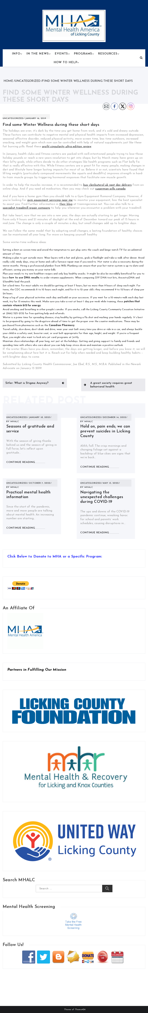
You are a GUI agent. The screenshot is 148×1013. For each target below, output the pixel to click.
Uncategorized (13, 118)
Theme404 (80, 1009)
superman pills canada (110, 188)
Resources (107, 53)
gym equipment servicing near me (50, 200)
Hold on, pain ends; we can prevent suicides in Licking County (105, 431)
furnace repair (66, 262)
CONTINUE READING (20, 462)
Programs (83, 53)
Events (61, 53)
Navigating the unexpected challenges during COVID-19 (101, 497)
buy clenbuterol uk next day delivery (107, 185)
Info (16, 53)
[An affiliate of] (25, 614)
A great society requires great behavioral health (111, 385)
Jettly (75, 337)
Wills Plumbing (69, 265)
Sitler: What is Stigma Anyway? (26, 383)
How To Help (65, 62)
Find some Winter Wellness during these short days (51, 125)
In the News (37, 53)
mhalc (14, 421)
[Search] (141, 58)
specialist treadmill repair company (26, 208)
